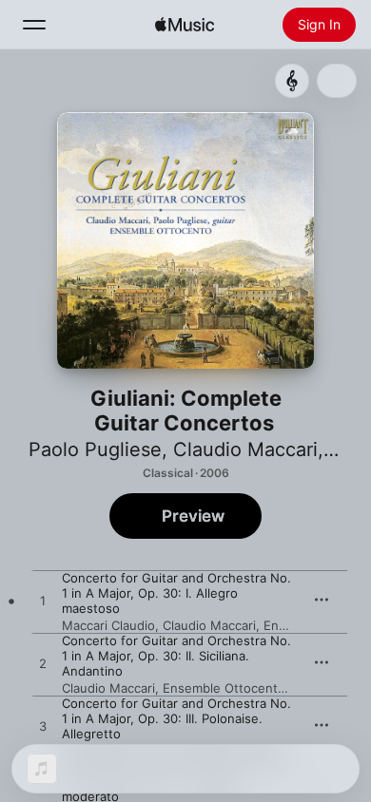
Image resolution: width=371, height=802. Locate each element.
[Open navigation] (34, 25)
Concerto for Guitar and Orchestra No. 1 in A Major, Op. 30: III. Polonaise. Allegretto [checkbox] (176, 718)
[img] (184, 24)
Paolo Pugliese (95, 449)
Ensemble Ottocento (224, 688)
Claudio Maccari (245, 449)
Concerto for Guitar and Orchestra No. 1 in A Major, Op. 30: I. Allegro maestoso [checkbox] (176, 593)
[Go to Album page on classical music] (292, 81)
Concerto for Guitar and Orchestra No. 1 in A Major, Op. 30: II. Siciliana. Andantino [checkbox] (176, 655)
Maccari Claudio (108, 625)
